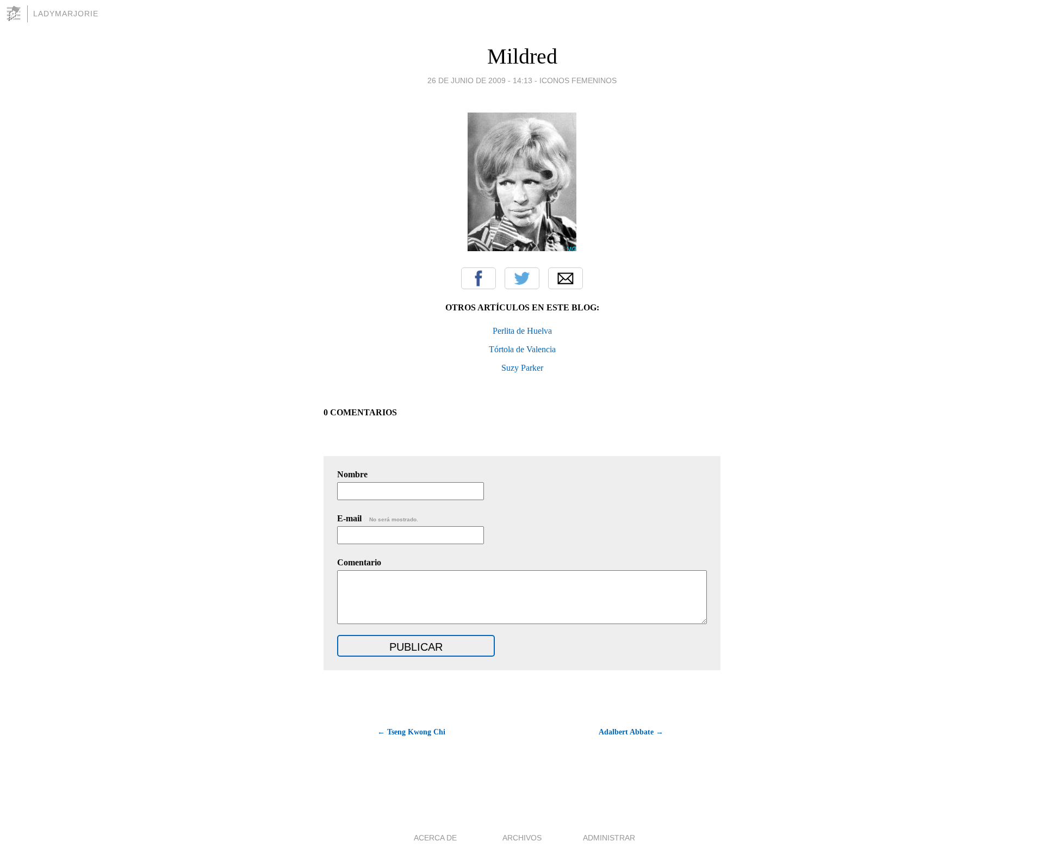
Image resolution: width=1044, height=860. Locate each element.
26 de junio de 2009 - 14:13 (479, 80)
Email (565, 278)
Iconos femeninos (578, 80)
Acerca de (435, 837)
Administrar (609, 837)
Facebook (478, 278)
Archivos (522, 837)
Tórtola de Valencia (522, 349)
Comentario (359, 562)
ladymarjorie (65, 13)
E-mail (377, 518)
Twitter (522, 278)
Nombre (352, 474)
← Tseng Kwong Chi (411, 732)
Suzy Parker (522, 367)
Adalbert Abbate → (631, 732)
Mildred (522, 56)
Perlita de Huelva (522, 330)
